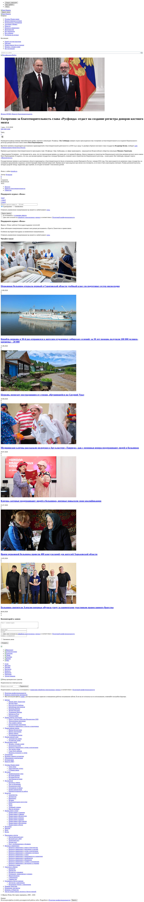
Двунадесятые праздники (17, 721)
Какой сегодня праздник (13, 41)
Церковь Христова (11, 886)
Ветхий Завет (13, 703)
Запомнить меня (8, 639)
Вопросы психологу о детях (18, 753)
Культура (8, 793)
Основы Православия (12, 19)
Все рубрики (9, 33)
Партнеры (8, 674)
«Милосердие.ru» (6, 158)
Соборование (13, 877)
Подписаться (24, 686)
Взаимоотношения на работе (18, 791)
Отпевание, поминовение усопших (20, 874)
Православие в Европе (16, 819)
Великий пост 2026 (15, 839)
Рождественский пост (16, 837)
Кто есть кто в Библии (16, 705)
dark (5, 129)
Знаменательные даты (16, 774)
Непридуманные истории (13, 21)
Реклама (7, 667)
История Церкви (14, 775)
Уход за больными (15, 784)
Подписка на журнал (12, 35)
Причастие (12, 870)
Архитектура (13, 795)
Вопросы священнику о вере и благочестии (23, 847)
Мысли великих (14, 809)
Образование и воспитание (14, 758)
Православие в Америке (17, 812)
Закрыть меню (6, 12)
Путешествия (9, 760)
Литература (12, 796)
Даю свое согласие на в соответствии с (39, 217)
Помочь (8, 10)
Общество (8, 190)
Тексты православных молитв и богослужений (20, 891)
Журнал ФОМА (6, 114)
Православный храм (11, 737)
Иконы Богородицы (15, 730)
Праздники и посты (11, 835)
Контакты (8, 669)
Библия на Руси (14, 714)
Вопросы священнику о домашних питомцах (24, 853)
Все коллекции (10, 48)
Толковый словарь (15, 807)
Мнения (7, 828)
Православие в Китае (16, 825)
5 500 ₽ (3, 202)
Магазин (7, 665)
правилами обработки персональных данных (45, 690)
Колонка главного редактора (14, 756)
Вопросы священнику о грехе (19, 854)
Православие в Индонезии (17, 823)
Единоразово (7, 206)
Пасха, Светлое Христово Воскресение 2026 (23, 719)
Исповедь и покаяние (16, 872)
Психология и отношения (13, 22)
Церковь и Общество (12, 890)
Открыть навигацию (11, 2)
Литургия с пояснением (17, 883)
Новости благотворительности (15, 188)
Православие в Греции (16, 818)
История (7, 772)
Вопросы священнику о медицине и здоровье (24, 863)
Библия (7, 700)
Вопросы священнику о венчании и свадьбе (23, 849)
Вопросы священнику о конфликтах (21, 858)
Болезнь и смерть (14, 782)
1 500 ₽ (3, 200)
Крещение (12, 868)
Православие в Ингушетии (18, 821)
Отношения (9, 754)
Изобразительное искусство (18, 802)
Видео (7, 832)
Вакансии (8, 672)
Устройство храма (15, 740)
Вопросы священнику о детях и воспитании (23, 747)
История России (14, 777)
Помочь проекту (6, 213)
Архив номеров (10, 676)
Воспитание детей (11, 742)
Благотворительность (25, 114)
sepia (8, 129)
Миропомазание (14, 876)
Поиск (7, 6)
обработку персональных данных (29, 217)
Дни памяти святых (15, 723)
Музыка (11, 800)
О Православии (14, 770)
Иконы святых (13, 733)
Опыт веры (12, 766)
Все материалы (10, 31)
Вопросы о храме (14, 865)
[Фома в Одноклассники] (11, 651)
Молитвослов (9, 29)
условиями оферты (20, 215)
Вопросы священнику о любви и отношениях (24, 861)
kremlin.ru (14, 171)
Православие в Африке (16, 814)
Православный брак (15, 789)
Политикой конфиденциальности (63, 217)
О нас (7, 664)
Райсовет (8, 43)
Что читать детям (14, 749)
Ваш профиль (9, 4)
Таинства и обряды (11, 867)
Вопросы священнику (12, 28)
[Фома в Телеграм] (8, 653)
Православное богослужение (14, 45)
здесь (48, 210)
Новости (7, 26)
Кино (10, 803)
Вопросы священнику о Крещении (20, 860)
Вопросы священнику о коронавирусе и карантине (26, 856)
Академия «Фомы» (11, 24)
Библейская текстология (17, 707)
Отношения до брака (16, 788)
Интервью (8, 826)
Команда (7, 671)
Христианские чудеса (16, 768)
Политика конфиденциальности (15, 693)
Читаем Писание (14, 710)
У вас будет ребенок (15, 751)
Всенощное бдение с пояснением (20, 884)
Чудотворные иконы (15, 735)
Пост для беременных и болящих (20, 844)
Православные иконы (12, 728)
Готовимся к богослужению (14, 881)
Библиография (13, 716)
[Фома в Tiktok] (7, 655)
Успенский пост (14, 840)
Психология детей (15, 746)
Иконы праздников (15, 731)
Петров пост (13, 842)
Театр (10, 805)
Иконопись (12, 798)
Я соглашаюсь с (15, 215)
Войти (14, 55)
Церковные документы (12, 888)
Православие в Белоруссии (18, 816)
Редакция (9, 174)
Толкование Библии (15, 712)
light (2, 129)
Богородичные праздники (17, 724)
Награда (7, 187)
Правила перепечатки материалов (16, 695)
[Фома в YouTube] (8, 657)
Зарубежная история (15, 779)
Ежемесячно (19, 206)
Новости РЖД (9, 761)
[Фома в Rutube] (8, 659)
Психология (9, 781)
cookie (22, 696)
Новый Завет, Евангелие (17, 701)
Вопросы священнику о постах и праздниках (24, 726)
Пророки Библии (14, 709)
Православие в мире (11, 811)
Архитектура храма (15, 738)
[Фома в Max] (7, 660)
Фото (6, 830)
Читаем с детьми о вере (12, 47)
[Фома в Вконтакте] (9, 650)
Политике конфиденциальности (59, 900)
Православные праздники (13, 717)
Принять (74, 900)
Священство (13, 879)
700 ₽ (2, 198)
